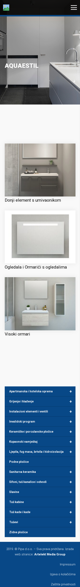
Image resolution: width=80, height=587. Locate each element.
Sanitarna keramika (40, 471)
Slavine (40, 491)
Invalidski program (40, 421)
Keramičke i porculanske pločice (40, 431)
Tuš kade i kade (40, 512)
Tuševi (40, 522)
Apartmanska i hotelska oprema (40, 391)
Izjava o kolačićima (62, 574)
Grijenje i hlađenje (40, 401)
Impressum (67, 564)
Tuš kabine (40, 502)
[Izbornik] (73, 7)
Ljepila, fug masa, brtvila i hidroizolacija (40, 451)
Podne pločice (19, 461)
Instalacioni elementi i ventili (40, 411)
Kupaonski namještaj (40, 441)
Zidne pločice (18, 532)
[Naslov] (6, 8)
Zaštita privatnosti (63, 584)
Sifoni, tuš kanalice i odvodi (40, 481)
